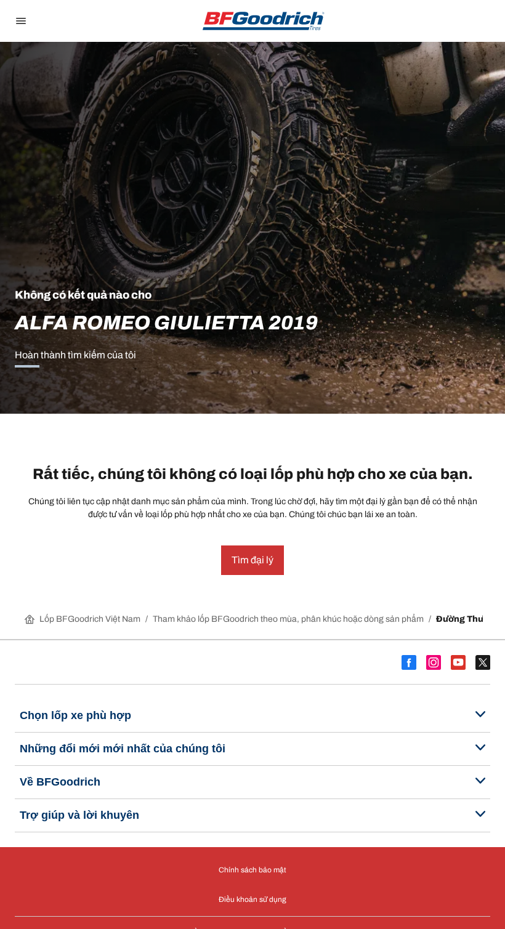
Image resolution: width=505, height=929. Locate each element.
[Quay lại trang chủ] (264, 21)
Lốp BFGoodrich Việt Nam (89, 619)
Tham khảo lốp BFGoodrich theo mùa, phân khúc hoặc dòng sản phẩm (288, 619)
